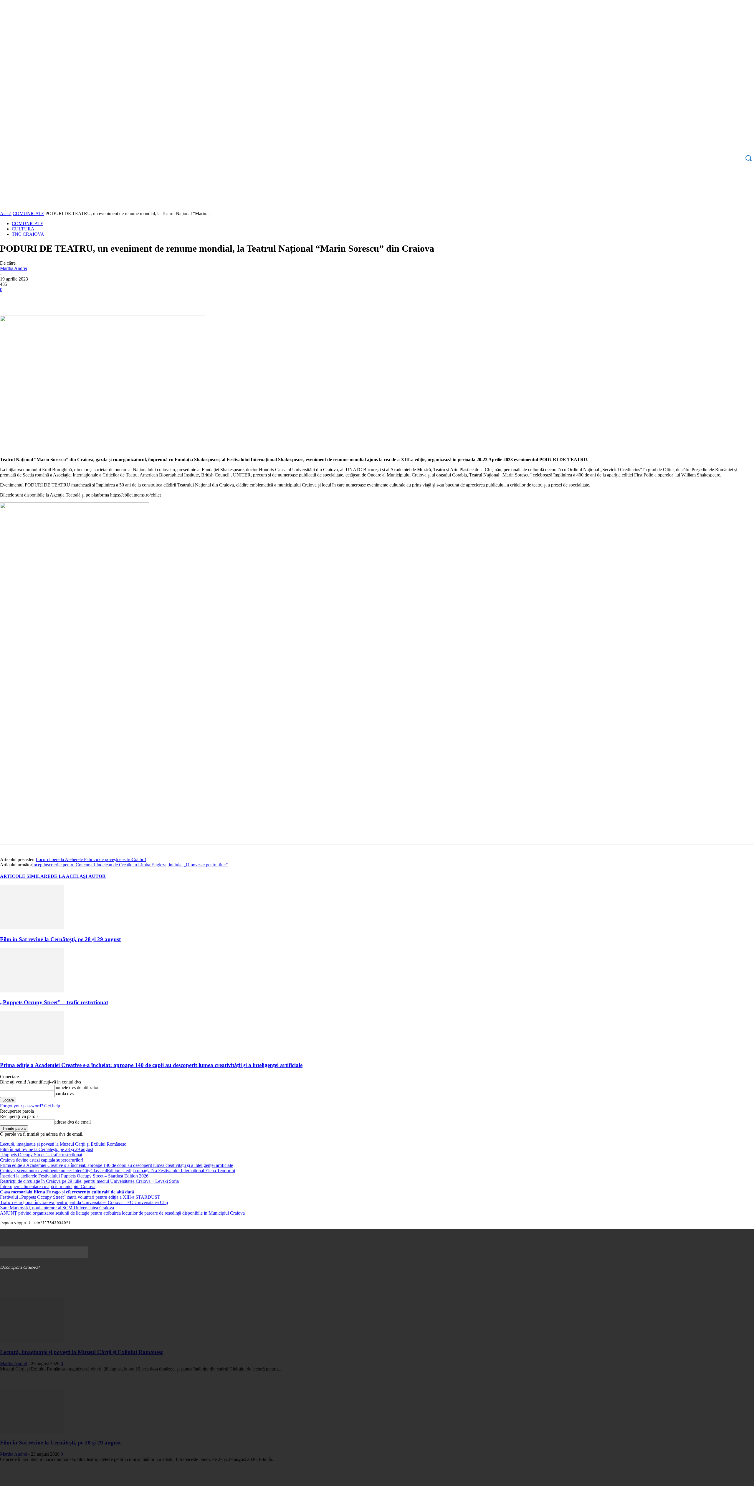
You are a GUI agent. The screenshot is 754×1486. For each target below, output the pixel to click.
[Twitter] (31, 298)
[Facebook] (9, 298)
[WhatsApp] (73, 298)
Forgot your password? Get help (30, 1105)
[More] (95, 298)
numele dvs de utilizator (76, 1087)
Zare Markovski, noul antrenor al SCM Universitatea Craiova (57, 1207)
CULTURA (23, 228)
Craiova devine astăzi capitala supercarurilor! (41, 1159)
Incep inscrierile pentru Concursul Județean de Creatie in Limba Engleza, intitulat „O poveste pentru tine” (130, 864)
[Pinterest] (52, 298)
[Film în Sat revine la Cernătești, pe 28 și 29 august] (32, 927)
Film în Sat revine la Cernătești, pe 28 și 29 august (60, 939)
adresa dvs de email (72, 1121)
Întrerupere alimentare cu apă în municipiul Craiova (47, 1186)
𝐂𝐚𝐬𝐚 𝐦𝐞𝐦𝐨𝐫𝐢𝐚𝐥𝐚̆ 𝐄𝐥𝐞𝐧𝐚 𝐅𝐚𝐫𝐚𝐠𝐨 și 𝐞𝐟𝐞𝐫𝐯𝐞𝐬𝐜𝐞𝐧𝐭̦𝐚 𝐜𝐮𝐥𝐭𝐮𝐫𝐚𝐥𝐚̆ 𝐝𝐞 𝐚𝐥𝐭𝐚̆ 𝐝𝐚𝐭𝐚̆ (67, 1191)
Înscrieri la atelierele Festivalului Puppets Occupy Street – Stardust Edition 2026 (74, 1175)
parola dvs (64, 1093)
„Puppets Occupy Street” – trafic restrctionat (54, 1002)
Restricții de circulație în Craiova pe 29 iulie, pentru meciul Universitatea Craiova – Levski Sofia (89, 1181)
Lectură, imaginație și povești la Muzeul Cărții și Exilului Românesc (63, 1144)
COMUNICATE (28, 213)
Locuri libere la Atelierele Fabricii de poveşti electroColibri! (91, 859)
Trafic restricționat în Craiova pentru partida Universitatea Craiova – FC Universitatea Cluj (84, 1202)
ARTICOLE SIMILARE (25, 876)
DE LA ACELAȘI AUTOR (78, 876)
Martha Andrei (13, 268)
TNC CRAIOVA (28, 234)
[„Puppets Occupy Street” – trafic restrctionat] (32, 990)
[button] (748, 158)
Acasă (5, 213)
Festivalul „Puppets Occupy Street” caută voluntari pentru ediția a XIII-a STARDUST (80, 1197)
